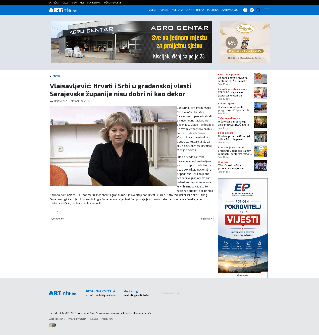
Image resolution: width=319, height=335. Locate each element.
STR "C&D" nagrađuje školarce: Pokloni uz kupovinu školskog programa (230, 94)
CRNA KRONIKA (194, 9)
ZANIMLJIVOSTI (231, 9)
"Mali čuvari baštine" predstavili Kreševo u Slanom (231, 167)
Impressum (107, 318)
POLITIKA (212, 9)
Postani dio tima (170, 292)
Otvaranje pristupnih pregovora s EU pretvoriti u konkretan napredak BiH (234, 108)
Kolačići (94, 318)
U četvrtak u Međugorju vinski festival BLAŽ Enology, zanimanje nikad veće (235, 123)
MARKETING (93, 2)
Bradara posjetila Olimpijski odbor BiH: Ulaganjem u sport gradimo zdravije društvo (234, 137)
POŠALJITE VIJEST (112, 2)
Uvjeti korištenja (57, 318)
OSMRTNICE (78, 2)
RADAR (65, 2)
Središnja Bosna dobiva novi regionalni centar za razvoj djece (234, 152)
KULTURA (177, 9)
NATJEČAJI (54, 2)
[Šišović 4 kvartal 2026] (245, 41)
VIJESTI (153, 9)
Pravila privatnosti (77, 318)
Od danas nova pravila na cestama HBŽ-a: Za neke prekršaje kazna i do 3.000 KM (233, 79)
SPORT (164, 9)
